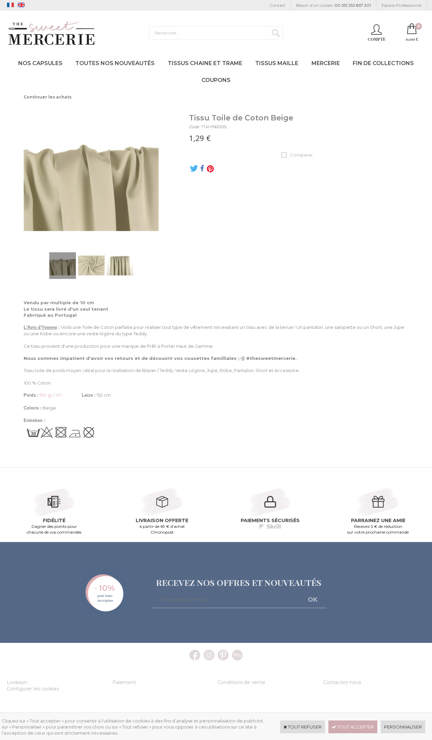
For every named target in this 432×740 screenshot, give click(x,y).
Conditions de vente (241, 682)
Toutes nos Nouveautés (115, 63)
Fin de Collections (383, 63)
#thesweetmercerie (270, 358)
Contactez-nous (342, 682)
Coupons (216, 80)
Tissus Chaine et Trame (205, 63)
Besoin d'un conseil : (333, 5)
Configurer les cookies (33, 689)
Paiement (124, 682)
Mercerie (326, 63)
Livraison (17, 682)
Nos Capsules (40, 63)
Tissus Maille (276, 63)
